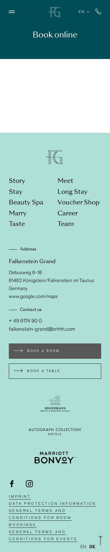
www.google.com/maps (33, 296)
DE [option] (92, 547)
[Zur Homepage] (55, 16)
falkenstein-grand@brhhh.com (42, 329)
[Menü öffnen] (12, 11)
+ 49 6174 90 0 (25, 321)
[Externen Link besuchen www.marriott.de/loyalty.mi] (55, 457)
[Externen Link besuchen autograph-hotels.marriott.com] (55, 432)
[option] (92, 547)
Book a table (43, 371)
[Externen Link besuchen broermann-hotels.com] (55, 403)
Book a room (43, 351)
